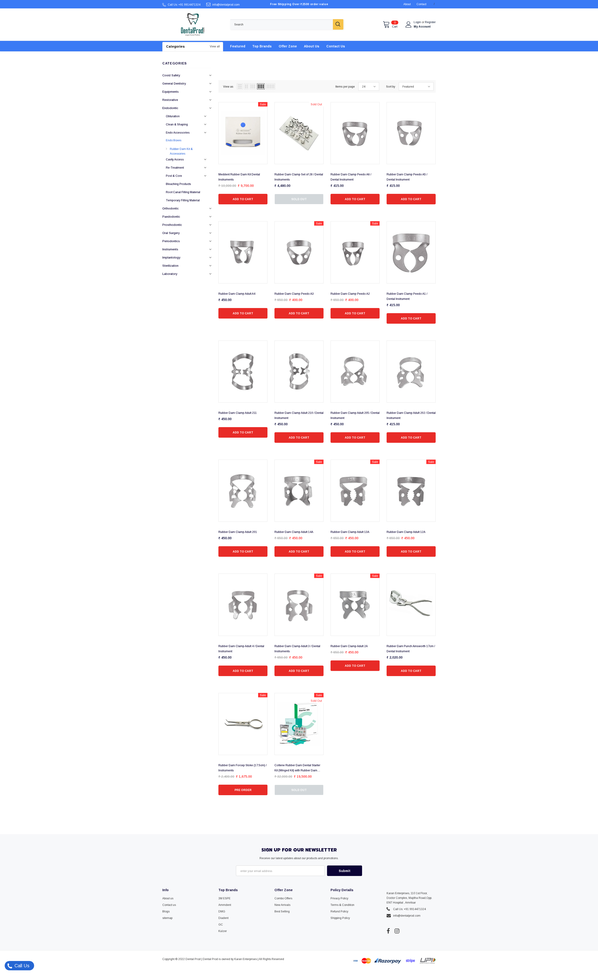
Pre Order (243, 790)
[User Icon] (408, 24)
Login (418, 22)
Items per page (345, 86)
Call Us (21, 965)
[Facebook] (388, 931)
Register (430, 22)
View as (228, 86)
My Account (422, 26)
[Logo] (192, 24)
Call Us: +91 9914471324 (184, 4)
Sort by (390, 86)
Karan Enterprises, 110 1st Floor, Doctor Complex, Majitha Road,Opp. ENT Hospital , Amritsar (409, 898)
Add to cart (243, 199)
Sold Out (299, 199)
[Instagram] (397, 931)
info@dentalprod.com (226, 4)
